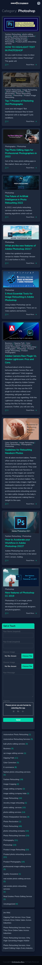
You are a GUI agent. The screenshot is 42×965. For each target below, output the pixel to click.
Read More (30, 65)
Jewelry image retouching (13, 803)
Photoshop (9, 40)
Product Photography (12, 862)
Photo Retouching (28, 347)
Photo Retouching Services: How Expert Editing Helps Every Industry (18, 946)
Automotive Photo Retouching (15, 734)
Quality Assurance (10, 874)
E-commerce (8, 767)
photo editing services (15, 91)
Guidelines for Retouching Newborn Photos (18, 451)
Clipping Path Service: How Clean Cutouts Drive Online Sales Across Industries (17, 920)
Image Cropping (9, 784)
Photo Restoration (10, 821)
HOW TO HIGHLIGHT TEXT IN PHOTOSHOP (20, 49)
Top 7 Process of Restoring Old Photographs (19, 102)
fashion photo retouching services (16, 772)
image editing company (12, 789)
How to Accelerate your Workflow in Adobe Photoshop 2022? (17, 543)
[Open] (38, 3)
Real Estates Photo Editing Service (17, 896)
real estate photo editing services (17, 878)
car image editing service (13, 753)
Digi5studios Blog (18, 962)
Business (8, 343)
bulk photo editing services (14, 744)
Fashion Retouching (13, 34)
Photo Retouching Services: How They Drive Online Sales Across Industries (16, 930)
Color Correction (11, 442)
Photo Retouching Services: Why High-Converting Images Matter (16, 939)
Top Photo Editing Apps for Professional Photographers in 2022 (21, 153)
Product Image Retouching (19, 349)
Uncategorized (9, 904)
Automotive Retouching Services (16, 739)
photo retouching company (24, 36)
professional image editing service (17, 866)
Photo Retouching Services (16, 38)
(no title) (6, 912)
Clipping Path (19, 343)
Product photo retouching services (20, 42)
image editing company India (14, 793)
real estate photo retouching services (14, 887)
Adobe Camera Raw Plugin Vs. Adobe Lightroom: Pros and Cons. (21, 359)
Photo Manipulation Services (15, 817)
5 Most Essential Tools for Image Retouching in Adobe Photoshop (19, 297)
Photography (10, 146)
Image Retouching (29, 90)
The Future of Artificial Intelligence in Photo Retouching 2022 (16, 199)
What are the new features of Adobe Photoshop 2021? (20, 247)
